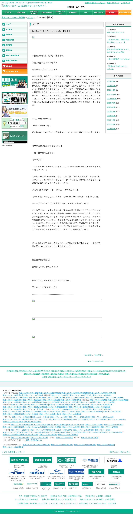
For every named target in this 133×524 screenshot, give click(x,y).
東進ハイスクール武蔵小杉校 (13, 422)
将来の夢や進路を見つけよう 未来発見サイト (59, 499)
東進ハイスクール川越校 (94, 425)
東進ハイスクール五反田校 (58, 405)
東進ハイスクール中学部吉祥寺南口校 (36, 445)
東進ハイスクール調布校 (52, 412)
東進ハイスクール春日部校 (56, 425)
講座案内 (37, 374)
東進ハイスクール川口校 (75, 425)
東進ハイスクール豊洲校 (114, 398)
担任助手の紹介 (80, 371)
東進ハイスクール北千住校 (75, 398)
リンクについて (71, 503)
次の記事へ (99, 355)
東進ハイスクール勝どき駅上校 (50, 393)
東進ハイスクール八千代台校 (68, 435)
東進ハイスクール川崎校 (59, 417)
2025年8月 (111, 107)
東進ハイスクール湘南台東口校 (80, 417)
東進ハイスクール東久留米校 (92, 412)
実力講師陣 (45, 374)
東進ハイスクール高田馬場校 (13, 395)
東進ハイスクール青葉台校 (21, 417)
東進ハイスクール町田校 (11, 414)
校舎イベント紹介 (94, 371)
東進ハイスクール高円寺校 (30, 402)
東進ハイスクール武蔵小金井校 (50, 414)
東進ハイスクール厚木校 (40, 417)
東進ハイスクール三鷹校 (29, 414)
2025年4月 (111, 124)
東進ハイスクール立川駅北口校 (14, 412)
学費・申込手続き (71, 374)
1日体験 (44, 377)
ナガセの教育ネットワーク (13, 452)
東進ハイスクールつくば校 (20, 438)
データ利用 (112, 503)
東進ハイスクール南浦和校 (90, 427)
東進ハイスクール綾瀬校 (19, 398)
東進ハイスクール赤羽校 (60, 395)
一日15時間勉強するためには (118, 59)
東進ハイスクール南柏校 (48, 435)
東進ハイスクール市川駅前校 (41, 430)
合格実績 (54, 374)
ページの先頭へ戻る (96, 361)
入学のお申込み (104, 374)
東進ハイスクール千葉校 (72, 432)
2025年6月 (111, 116)
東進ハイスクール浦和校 (19, 425)
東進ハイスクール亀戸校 (56, 398)
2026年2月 (111, 90)
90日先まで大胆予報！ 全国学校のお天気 (66, 496)
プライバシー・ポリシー (72, 377)
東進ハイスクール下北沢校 (12, 407)
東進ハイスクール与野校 (109, 427)
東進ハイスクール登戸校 (79, 419)
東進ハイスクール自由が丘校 (33, 407)
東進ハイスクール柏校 (102, 430)
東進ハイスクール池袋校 (98, 400)
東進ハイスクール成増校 (87, 402)
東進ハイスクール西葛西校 (32, 400)
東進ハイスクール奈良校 (89, 438)
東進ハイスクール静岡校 (64, 438)
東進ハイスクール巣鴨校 (69, 402)
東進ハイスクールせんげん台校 (32, 427)
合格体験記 (105, 371)
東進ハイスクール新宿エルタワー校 (102, 393)
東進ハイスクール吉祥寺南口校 (62, 409)
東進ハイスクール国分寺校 (102, 409)
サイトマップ (125, 3)
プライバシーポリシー (98, 503)
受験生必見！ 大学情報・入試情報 (98, 496)
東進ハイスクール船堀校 (51, 400)
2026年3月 (111, 86)
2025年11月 (112, 94)
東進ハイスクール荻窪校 (11, 402)
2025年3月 (111, 129)
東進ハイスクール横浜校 (32, 422)
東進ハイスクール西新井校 (12, 400)
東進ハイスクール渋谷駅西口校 (101, 405)
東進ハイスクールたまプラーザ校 (40, 419)
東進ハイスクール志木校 (11, 427)
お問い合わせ (83, 503)
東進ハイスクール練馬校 (106, 402)
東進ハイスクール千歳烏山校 (79, 407)
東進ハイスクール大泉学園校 (118, 400)
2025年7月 (111, 111)
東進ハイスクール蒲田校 (39, 405)
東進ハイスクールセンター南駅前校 (15, 419)
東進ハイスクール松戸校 (29, 435)
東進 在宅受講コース (34, 440)
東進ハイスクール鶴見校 (61, 419)
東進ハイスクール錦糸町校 (95, 398)
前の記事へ (89, 355)
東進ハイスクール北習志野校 (13, 432)
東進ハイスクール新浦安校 (33, 432)
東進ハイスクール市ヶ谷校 (28, 393)
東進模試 (61, 374)
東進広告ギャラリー (9, 142)
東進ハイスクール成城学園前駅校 (56, 407)
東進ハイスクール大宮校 (37, 425)
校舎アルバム (120, 371)
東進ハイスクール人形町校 (33, 395)
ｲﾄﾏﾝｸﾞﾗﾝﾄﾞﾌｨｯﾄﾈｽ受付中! (16, 480)
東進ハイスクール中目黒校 (12, 409)
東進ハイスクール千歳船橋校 (100, 407)
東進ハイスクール (113, 3)
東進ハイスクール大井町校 (20, 405)
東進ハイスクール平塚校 (98, 419)
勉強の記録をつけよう (115, 32)
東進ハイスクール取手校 (39, 438)
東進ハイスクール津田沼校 (91, 432)
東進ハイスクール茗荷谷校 (102, 395)
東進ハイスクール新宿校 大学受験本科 (75, 393)
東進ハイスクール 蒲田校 (13, 17)
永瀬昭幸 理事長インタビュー (95, 3)
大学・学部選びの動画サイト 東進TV (33, 496)
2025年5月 (111, 120)
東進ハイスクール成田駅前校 (112, 432)
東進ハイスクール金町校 (37, 398)
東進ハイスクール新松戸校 (53, 432)
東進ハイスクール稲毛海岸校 (62, 430)
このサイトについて (56, 503)
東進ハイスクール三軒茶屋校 (79, 405)
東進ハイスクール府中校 (111, 412)
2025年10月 (112, 99)
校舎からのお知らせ (67, 371)
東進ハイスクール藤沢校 (116, 419)
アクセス (47, 371)
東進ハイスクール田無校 (34, 412)
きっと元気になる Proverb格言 (26, 499)
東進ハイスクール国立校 (83, 409)
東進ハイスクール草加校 (52, 427)
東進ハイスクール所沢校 (71, 427)
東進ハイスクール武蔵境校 (71, 414)
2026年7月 (111, 81)
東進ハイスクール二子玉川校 (33, 409)
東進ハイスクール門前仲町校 (71, 400)
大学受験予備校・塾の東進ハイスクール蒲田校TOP (25, 371)
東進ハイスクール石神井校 (50, 402)
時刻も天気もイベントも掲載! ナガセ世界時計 (97, 499)
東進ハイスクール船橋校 (11, 435)
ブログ (30, 17)
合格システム (28, 374)
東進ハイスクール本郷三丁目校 (81, 395)
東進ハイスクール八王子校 (71, 412)
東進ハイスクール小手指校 (113, 425)
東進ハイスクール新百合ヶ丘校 (103, 417)
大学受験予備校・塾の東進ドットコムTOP (32, 503)
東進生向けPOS (84, 374)
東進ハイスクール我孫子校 (20, 430)
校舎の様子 (55, 371)
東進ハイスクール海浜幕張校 (83, 430)
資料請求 (94, 374)
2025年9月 (111, 103)
